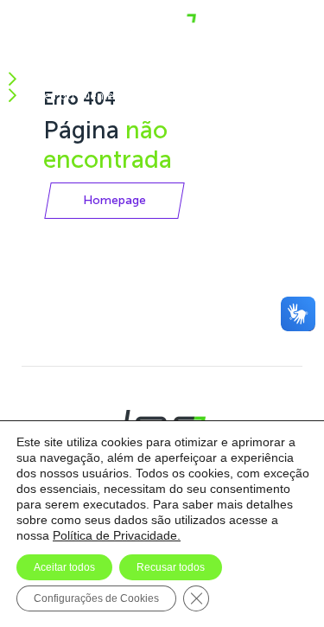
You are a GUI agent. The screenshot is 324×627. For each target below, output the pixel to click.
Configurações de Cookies (96, 598)
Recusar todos (171, 567)
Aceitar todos (64, 567)
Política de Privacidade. (117, 535)
